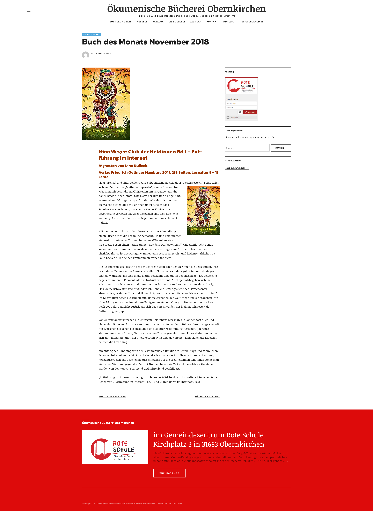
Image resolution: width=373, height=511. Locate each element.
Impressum (229, 21)
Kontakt (212, 21)
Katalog (158, 21)
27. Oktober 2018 (101, 53)
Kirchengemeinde (252, 21)
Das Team (196, 21)
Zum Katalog (169, 473)
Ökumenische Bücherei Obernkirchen (186, 8)
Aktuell (142, 21)
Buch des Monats (121, 21)
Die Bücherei (177, 21)
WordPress (150, 503)
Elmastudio (177, 503)
